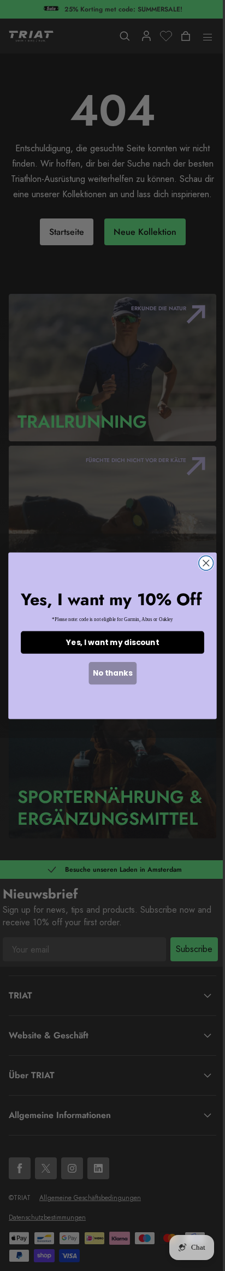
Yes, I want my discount (112, 642)
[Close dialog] (206, 562)
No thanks (112, 672)
